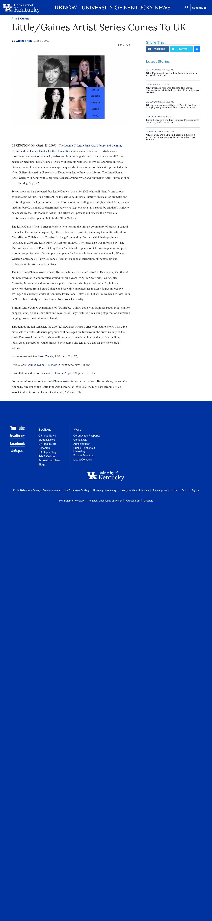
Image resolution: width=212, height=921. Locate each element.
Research (44, 448)
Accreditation (133, 500)
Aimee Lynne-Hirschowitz (44, 365)
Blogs (41, 464)
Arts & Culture (20, 18)
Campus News (47, 435)
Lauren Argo (63, 373)
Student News (46, 439)
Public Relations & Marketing (84, 449)
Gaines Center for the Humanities (50, 151)
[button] (199, 7)
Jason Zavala (45, 356)
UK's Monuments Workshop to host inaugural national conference (171, 74)
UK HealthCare (47, 444)
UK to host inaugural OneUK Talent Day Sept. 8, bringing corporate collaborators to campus (173, 106)
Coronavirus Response (87, 435)
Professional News (49, 460)
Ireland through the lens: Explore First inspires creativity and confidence (172, 121)
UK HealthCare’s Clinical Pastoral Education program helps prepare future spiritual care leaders (171, 137)
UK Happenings (47, 452)
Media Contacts (82, 459)
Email (184, 490)
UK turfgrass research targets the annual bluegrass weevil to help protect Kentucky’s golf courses (173, 90)
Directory (148, 500)
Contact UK (80, 439)
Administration (81, 444)
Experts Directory (83, 455)
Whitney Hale (24, 40)
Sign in (195, 490)
